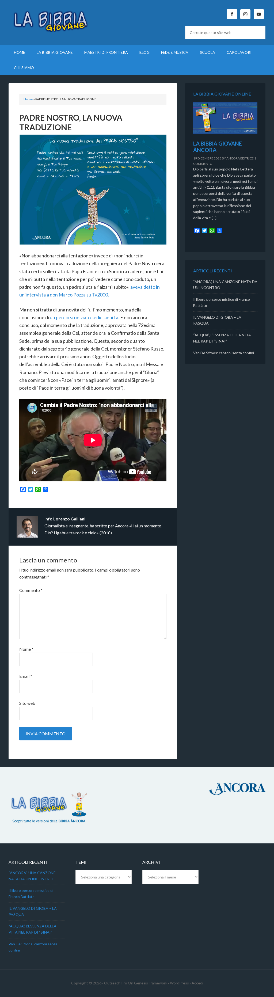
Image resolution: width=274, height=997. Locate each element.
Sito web (27, 703)
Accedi (197, 983)
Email (25, 676)
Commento (31, 590)
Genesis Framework (150, 983)
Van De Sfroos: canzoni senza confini (223, 353)
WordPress (179, 983)
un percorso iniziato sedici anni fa (84, 317)
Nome (26, 649)
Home (28, 99)
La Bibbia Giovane (54, 18)
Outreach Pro (115, 983)
